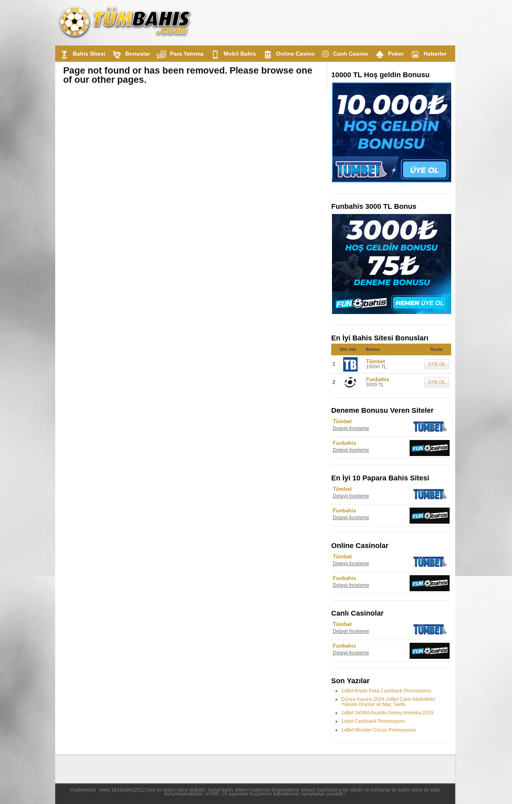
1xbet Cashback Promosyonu (373, 721)
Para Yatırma (187, 53)
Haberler (435, 53)
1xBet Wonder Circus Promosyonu (378, 730)
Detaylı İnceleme (351, 428)
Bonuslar (137, 53)
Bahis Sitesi (89, 53)
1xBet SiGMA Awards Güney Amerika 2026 (387, 713)
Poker (396, 53)
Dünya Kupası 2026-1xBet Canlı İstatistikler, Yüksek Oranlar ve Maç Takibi (388, 701)
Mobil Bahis (240, 53)
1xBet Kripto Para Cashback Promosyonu (386, 691)
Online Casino (295, 53)
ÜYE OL (437, 364)
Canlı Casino (350, 53)
